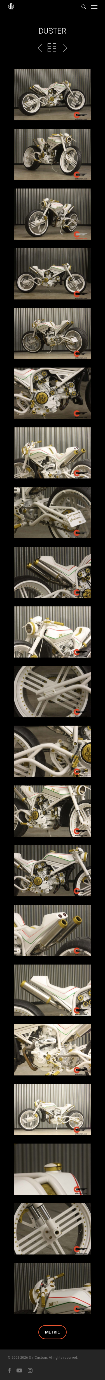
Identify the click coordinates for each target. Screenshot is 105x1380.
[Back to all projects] (52, 47)
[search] (83, 6)
